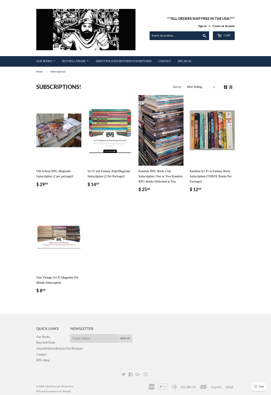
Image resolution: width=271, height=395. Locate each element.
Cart (227, 35)
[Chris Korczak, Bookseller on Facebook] (130, 375)
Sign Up (125, 338)
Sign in (202, 26)
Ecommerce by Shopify (58, 391)
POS (38, 391)
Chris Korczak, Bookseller (59, 386)
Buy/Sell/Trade (74, 61)
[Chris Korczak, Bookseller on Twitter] (124, 375)
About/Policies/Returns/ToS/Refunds (124, 61)
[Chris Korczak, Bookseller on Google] (138, 375)
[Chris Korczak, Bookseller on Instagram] (146, 375)
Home (39, 71)
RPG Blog (185, 61)
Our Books (44, 61)
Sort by (177, 87)
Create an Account (223, 26)
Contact (164, 61)
